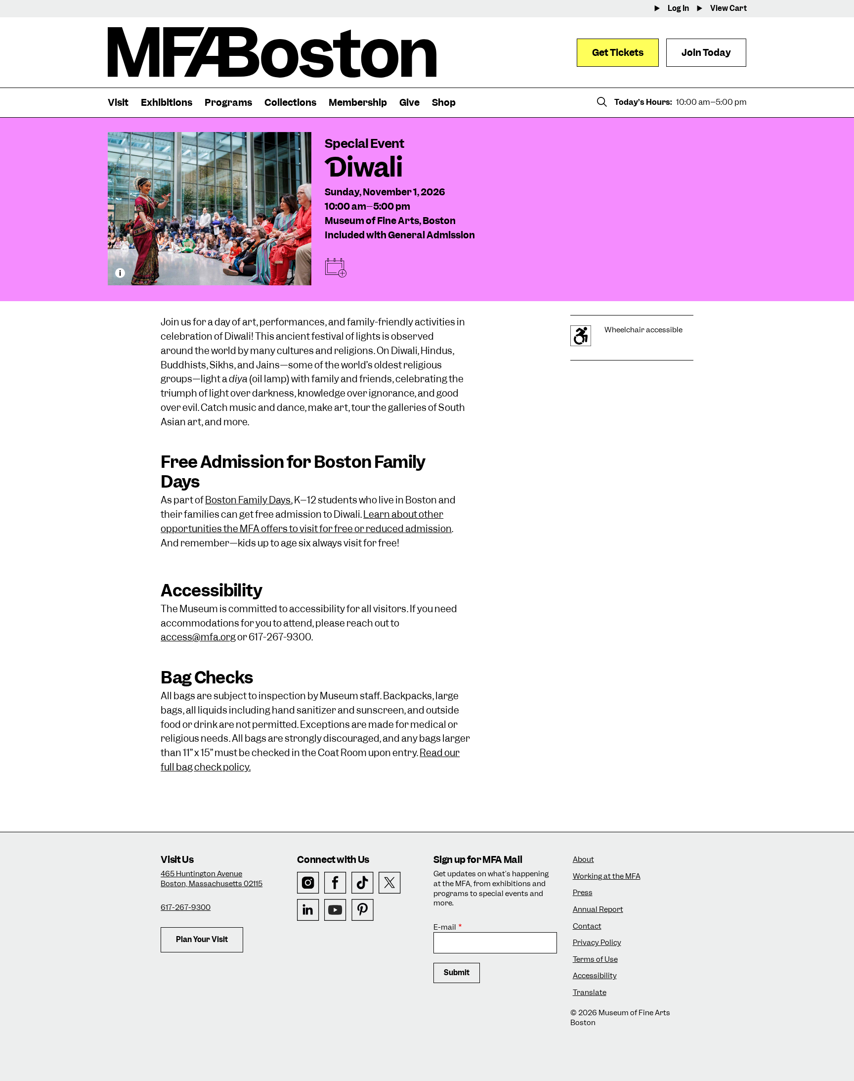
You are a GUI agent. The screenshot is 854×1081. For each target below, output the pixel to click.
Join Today (706, 52)
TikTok (362, 883)
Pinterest (362, 910)
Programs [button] (228, 102)
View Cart (728, 8)
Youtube (335, 910)
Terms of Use (595, 959)
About (583, 859)
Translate (589, 992)
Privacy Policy (597, 942)
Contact (587, 926)
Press (583, 893)
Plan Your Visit (202, 940)
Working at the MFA (606, 876)
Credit (120, 273)
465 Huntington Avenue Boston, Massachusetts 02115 (211, 879)
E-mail (444, 927)
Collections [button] (290, 102)
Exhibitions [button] (166, 102)
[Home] (272, 52)
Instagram (308, 883)
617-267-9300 (186, 907)
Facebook (335, 883)
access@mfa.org (198, 637)
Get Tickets (617, 52)
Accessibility (595, 976)
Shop (444, 102)
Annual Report (598, 909)
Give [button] (409, 102)
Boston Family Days (248, 500)
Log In (678, 8)
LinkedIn (308, 910)
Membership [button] (358, 102)
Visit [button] (118, 102)
